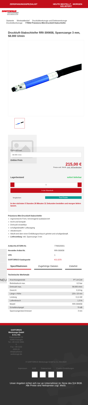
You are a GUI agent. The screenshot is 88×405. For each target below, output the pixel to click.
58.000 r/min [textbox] (17, 155)
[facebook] (51, 374)
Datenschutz (46, 368)
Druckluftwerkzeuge (14, 23)
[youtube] (60, 374)
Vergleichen (16, 198)
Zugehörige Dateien (48, 266)
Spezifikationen (18, 266)
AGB (34, 368)
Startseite (10, 21)
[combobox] (46, 154)
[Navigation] (81, 13)
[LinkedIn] (43, 374)
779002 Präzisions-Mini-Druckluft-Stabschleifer (45, 23)
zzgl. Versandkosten (74, 167)
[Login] (60, 13)
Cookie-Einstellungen (65, 368)
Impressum (22, 368)
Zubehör (73, 266)
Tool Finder (63, 197)
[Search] (67, 13)
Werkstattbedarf (23, 21)
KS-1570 (58, 260)
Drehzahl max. (16, 150)
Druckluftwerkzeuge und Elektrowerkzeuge (49, 21)
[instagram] (35, 374)
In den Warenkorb (47, 190)
